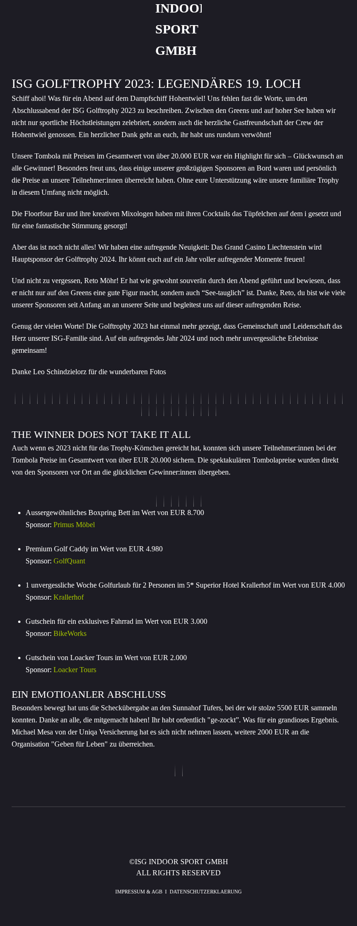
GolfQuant (69, 561)
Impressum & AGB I (142, 891)
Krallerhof (68, 597)
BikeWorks (69, 633)
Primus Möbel (74, 525)
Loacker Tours (74, 670)
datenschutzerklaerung (206, 891)
